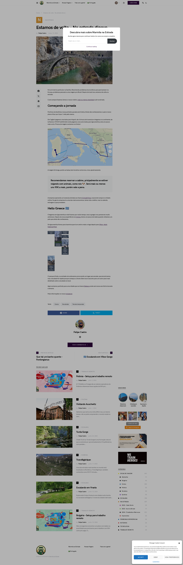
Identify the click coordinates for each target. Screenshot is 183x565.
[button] (179, 543)
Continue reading (91, 46)
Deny (156, 557)
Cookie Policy (156, 561)
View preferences (172, 557)
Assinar (112, 41)
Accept (141, 557)
